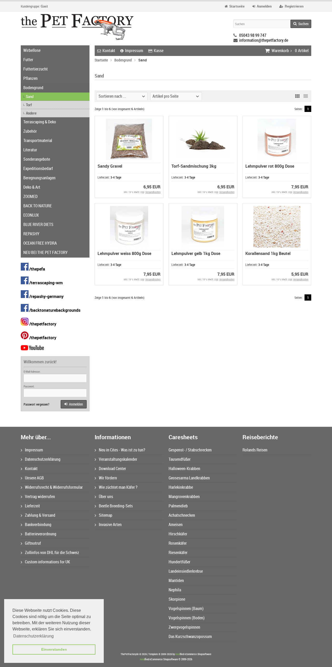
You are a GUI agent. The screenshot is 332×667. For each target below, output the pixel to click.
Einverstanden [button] (54, 649)
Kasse (158, 50)
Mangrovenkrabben (184, 496)
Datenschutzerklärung (42, 459)
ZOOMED (30, 196)
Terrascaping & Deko (39, 122)
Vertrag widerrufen (40, 496)
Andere (31, 113)
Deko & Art (31, 187)
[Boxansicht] (297, 96)
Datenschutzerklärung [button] (33, 636)
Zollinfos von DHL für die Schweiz (52, 552)
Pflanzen (30, 78)
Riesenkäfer (178, 552)
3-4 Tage (115, 177)
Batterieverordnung (40, 534)
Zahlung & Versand (40, 515)
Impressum (134, 50)
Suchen (301, 24)
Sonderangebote (36, 159)
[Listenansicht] (305, 96)
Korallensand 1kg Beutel (267, 253)
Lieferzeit (32, 506)
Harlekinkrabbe (181, 487)
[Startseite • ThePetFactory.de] (77, 27)
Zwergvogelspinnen (184, 627)
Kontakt (108, 50)
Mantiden (176, 580)
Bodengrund (33, 87)
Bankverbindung (38, 524)
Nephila (175, 590)
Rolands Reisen (255, 450)
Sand (29, 96)
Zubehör (30, 131)
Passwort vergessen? (36, 404)
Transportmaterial (37, 140)
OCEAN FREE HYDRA (40, 243)
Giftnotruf (33, 543)
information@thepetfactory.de (263, 40)
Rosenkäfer (178, 543)
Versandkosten (153, 192)
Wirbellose (31, 50)
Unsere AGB (34, 478)
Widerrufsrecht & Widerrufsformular (54, 487)
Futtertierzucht (35, 69)
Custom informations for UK (47, 562)
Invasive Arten (110, 524)
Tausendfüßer (180, 459)
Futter (28, 59)
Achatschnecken (182, 515)
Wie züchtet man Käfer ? (118, 487)
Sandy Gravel (110, 166)
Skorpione (177, 599)
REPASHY (31, 234)
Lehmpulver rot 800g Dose (269, 166)
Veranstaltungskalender (118, 459)
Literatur (30, 150)
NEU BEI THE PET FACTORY (45, 252)
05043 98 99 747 (252, 35)
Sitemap (105, 515)
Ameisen (176, 524)
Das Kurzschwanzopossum (190, 636)
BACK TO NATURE (37, 206)
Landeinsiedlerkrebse (186, 571)
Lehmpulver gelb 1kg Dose (195, 253)
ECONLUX (31, 215)
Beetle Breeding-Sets (116, 506)
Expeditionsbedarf (38, 168)
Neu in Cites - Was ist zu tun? (122, 450)
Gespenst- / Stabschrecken (190, 450)
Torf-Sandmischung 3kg (193, 166)
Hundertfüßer (179, 562)
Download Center (112, 468)
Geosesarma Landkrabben (189, 478)
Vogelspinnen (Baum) (186, 608)
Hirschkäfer (178, 534)
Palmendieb (178, 506)
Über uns (106, 496)
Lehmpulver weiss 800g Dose (124, 253)
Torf (29, 104)
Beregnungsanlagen (39, 178)
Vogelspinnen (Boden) (187, 618)
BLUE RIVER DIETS (38, 224)
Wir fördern (108, 478)
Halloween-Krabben (184, 468)
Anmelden (73, 404)
